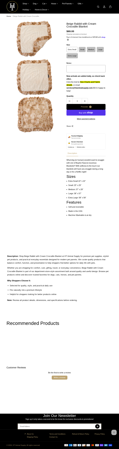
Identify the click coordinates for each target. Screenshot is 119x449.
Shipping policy (81, 147)
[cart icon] (110, 7)
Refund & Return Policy (80, 434)
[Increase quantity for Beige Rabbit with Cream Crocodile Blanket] (85, 101)
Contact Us (53, 437)
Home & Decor (41, 10)
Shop (25, 4)
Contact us (71, 147)
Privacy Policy (100, 434)
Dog (34, 4)
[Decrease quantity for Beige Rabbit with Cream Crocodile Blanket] (69, 101)
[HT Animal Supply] (12, 6)
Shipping (69, 34)
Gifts (79, 4)
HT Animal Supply (19, 445)
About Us (30, 434)
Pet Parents (67, 4)
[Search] (98, 7)
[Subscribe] (97, 426)
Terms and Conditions (57, 434)
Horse (53, 4)
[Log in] (104, 7)
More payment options (86, 119)
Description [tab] (72, 153)
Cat (43, 4)
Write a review (59, 378)
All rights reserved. (33, 445)
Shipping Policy (32, 437)
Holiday (26, 10)
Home (9, 16)
